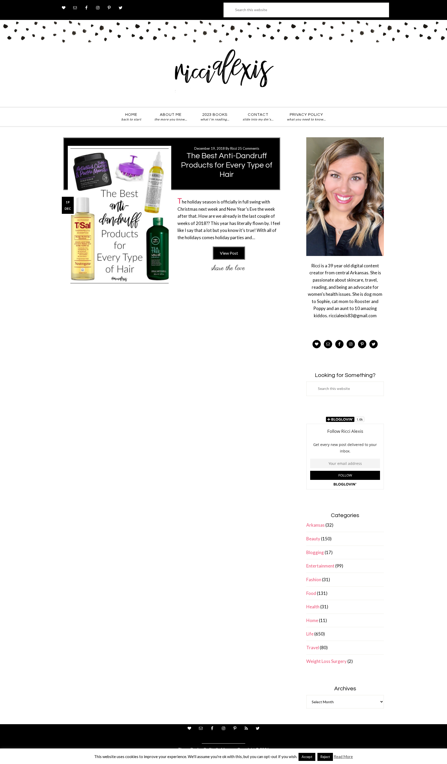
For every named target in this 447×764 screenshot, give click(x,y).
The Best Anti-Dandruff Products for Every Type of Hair (226, 165)
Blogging (315, 552)
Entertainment (320, 566)
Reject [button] (325, 757)
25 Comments (248, 148)
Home (312, 620)
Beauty (313, 538)
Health (312, 606)
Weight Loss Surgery (326, 661)
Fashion (313, 579)
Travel (312, 647)
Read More (343, 756)
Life (310, 634)
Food (311, 593)
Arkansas (315, 525)
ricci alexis (223, 73)
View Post (229, 253)
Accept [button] (307, 757)
